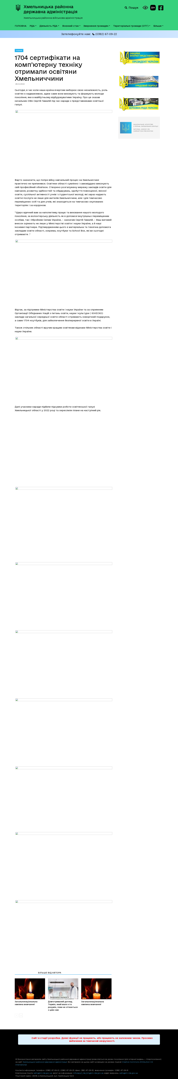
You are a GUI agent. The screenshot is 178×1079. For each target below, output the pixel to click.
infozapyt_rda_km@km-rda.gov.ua (88, 1073)
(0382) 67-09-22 (106, 34)
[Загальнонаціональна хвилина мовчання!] (30, 988)
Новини (19, 50)
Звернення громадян (95, 26)
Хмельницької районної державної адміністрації (45, 1062)
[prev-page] (16, 1015)
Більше (157, 26)
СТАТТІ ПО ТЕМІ (25, 972)
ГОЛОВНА (20, 26)
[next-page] (21, 1015)
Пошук (133, 7)
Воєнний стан (70, 26)
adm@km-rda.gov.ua (43, 1073)
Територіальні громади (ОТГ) (131, 26)
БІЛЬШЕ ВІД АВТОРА (49, 972)
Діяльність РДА (48, 26)
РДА (32, 26)
